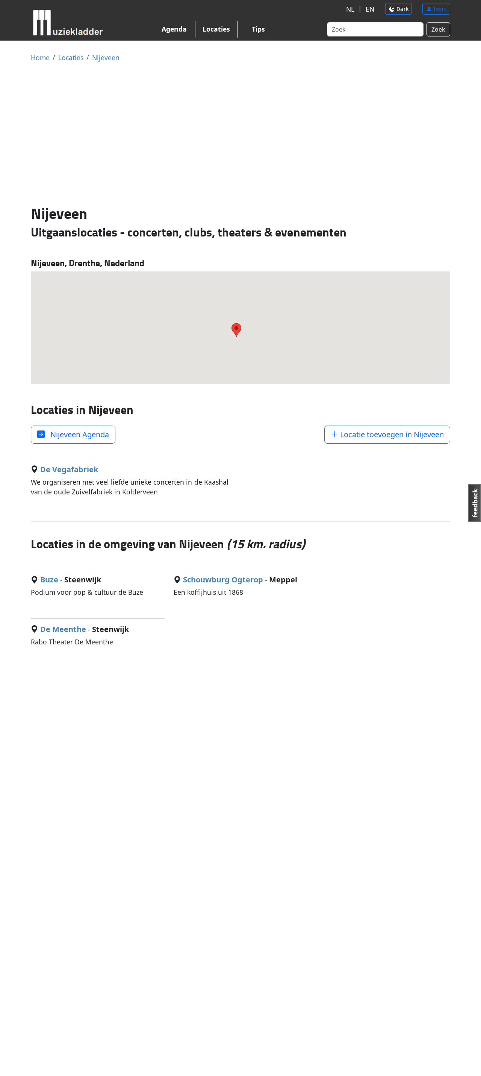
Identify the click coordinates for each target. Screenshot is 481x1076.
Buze (49, 579)
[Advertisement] (240, 133)
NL (350, 9)
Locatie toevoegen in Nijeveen (391, 434)
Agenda (174, 28)
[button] (236, 330)
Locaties (216, 28)
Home (40, 57)
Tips (258, 28)
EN (370, 9)
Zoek (438, 29)
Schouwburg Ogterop (223, 579)
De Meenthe (63, 629)
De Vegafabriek (69, 469)
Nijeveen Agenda (77, 434)
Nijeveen (105, 57)
